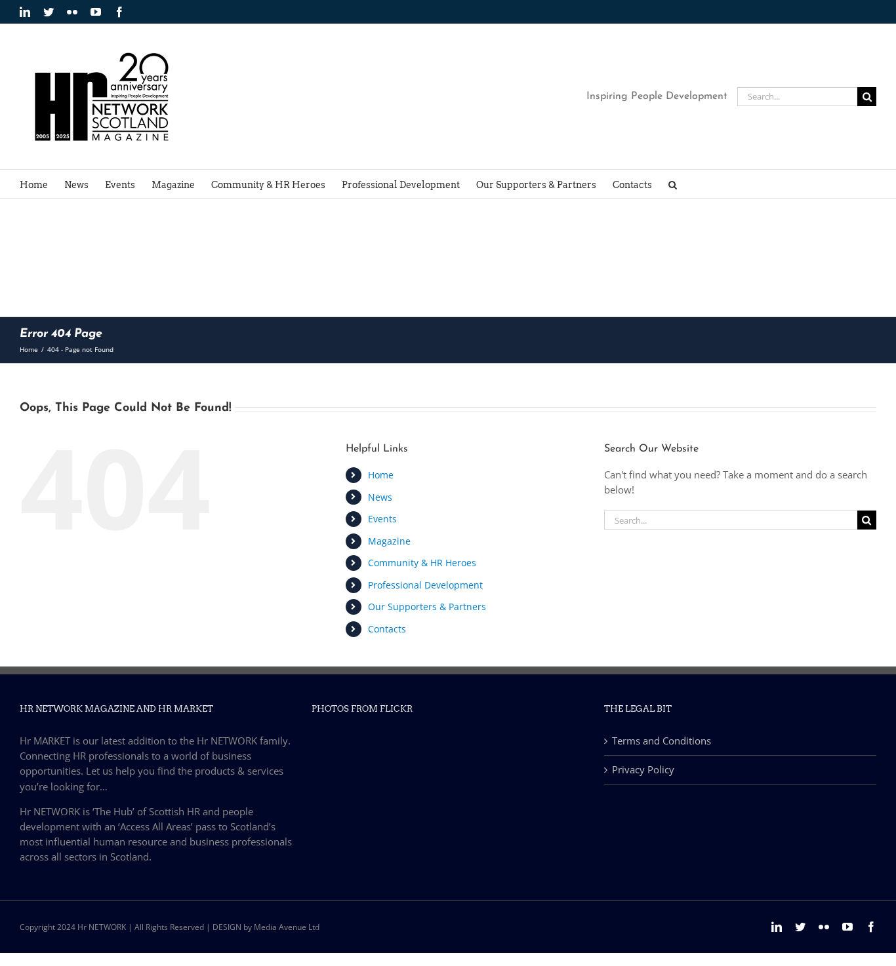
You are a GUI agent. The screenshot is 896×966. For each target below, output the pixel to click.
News (380, 497)
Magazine (389, 541)
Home (381, 475)
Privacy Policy (643, 769)
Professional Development (425, 585)
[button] (672, 184)
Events (382, 518)
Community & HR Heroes (422, 562)
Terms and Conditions (661, 740)
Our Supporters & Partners (427, 606)
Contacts (387, 629)
